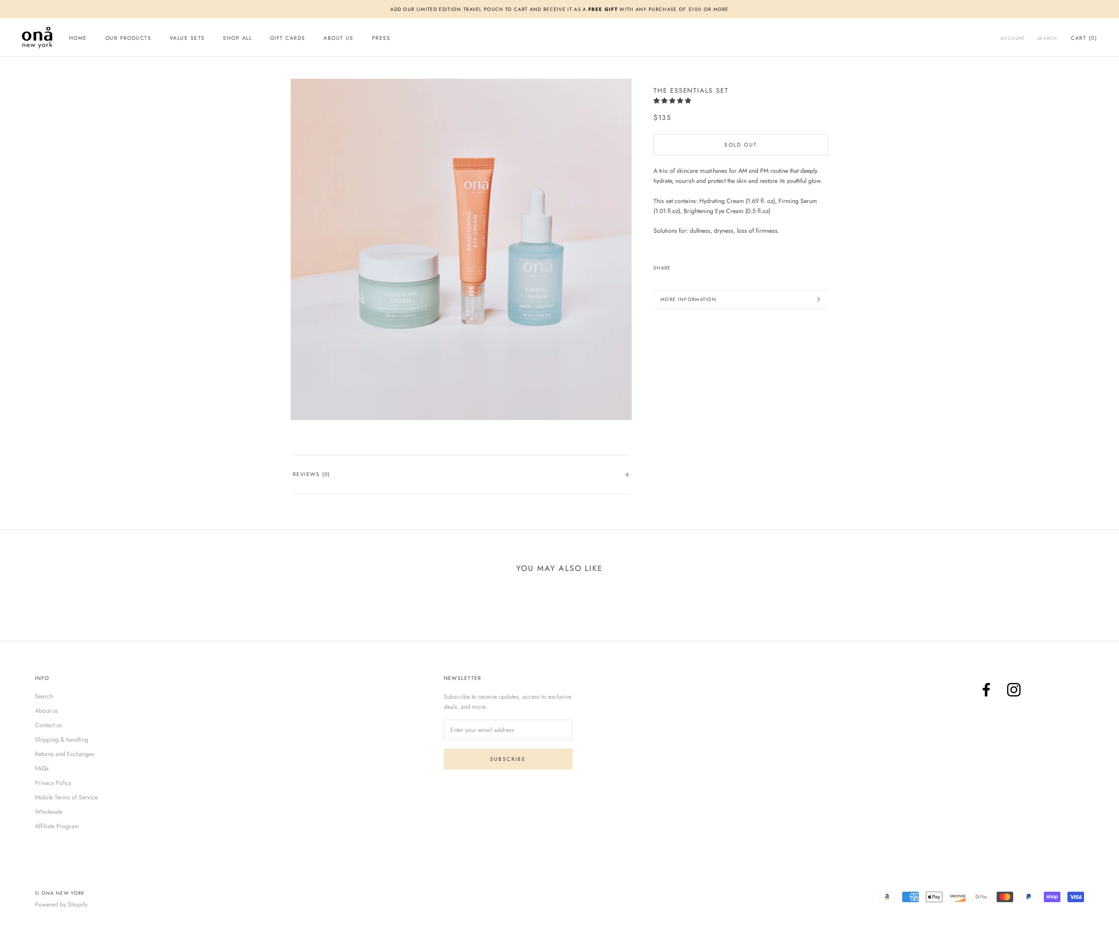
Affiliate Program (57, 826)
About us (46, 710)
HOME (78, 38)
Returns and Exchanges (64, 753)
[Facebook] (986, 690)
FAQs (42, 768)
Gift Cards (287, 38)
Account (1013, 38)
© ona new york (59, 892)
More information (688, 299)
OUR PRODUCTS (128, 38)
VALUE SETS (187, 38)
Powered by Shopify (61, 904)
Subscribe (508, 759)
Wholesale (48, 811)
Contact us (48, 725)
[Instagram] (1014, 690)
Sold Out (740, 145)
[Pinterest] (696, 265)
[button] (673, 100)
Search (1047, 38)
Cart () (1084, 38)
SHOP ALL (237, 38)
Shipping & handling (61, 739)
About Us (338, 38)
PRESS (381, 38)
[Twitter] (685, 265)
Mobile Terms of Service (66, 797)
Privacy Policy (53, 782)
